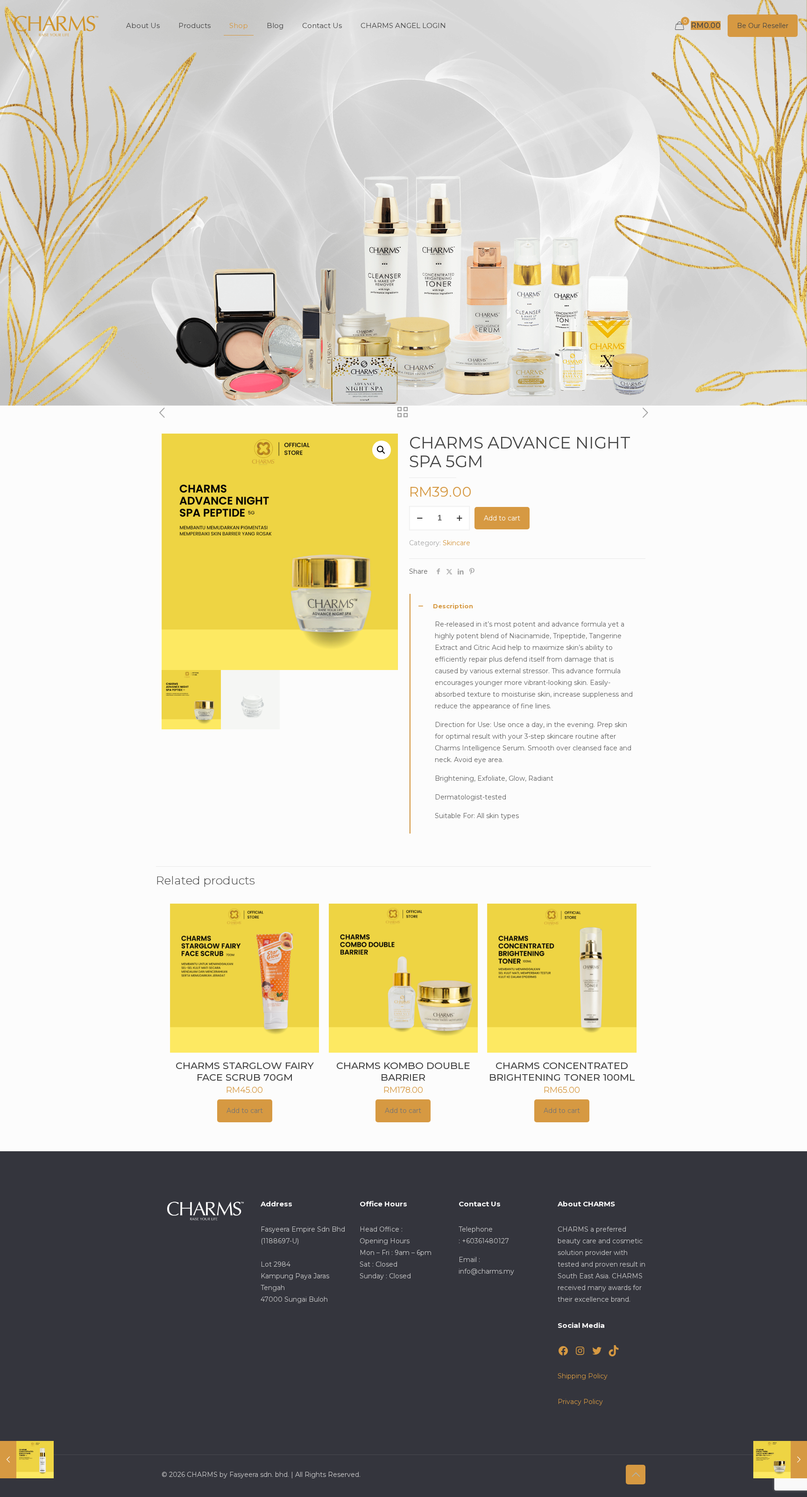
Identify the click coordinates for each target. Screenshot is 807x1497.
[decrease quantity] (419, 518)
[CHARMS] (56, 25)
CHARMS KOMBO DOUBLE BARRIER (403, 1071)
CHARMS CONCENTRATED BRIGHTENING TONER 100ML (562, 1071)
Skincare (456, 543)
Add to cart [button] (245, 1110)
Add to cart (502, 518)
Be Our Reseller (762, 25)
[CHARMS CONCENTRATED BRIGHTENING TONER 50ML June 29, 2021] (27, 1459)
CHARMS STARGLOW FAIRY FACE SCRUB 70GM (245, 1071)
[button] (381, 450)
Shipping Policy (583, 1376)
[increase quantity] (459, 518)
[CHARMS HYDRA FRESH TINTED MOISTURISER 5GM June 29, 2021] (780, 1459)
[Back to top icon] (635, 1474)
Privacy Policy (580, 1401)
